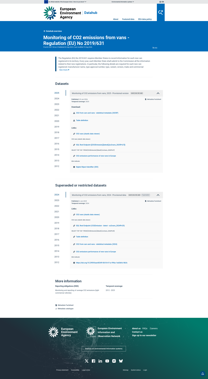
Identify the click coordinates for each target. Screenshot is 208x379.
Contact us (137, 332)
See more (63, 70)
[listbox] (65, 2)
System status (136, 370)
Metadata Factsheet (154, 99)
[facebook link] (94, 361)
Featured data (128, 19)
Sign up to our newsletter (144, 335)
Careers (154, 328)
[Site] (62, 13)
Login (145, 370)
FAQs (144, 328)
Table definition (82, 120)
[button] (154, 48)
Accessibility (75, 370)
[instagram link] (114, 361)
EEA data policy (145, 19)
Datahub (90, 13)
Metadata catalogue (65, 309)
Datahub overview (54, 31)
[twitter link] (87, 361)
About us (136, 328)
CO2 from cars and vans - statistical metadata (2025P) (97, 113)
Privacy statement (62, 370)
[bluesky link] (121, 361)
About (115, 19)
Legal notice (86, 370)
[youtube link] (107, 361)
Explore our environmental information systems (103, 349)
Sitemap (125, 370)
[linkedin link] (100, 361)
